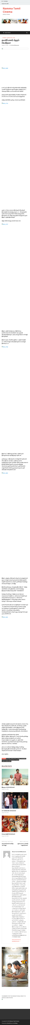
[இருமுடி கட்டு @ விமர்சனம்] (15, 785)
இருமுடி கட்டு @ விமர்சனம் (8, 787)
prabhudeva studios (14, 759)
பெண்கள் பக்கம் (9, 37)
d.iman (18, 758)
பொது (14, 37)
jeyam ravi (23, 758)
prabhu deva (5, 759)
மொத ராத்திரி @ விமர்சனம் (8, 834)
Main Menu (8, 32)
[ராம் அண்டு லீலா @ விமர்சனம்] (15, 809)
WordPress (9, 1023)
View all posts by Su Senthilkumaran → (16, 940)
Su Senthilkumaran (15, 45)
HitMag (15, 1023)
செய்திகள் (4, 37)
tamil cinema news (6, 761)
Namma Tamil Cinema (11, 10)
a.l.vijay (8, 758)
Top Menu (5, 1)
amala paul (13, 758)
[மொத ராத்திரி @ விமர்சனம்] (15, 832)
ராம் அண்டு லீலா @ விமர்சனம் (9, 810)
